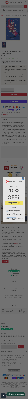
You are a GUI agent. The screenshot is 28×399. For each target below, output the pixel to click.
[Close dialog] (23, 178)
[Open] (3, 395)
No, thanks (14, 207)
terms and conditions (11, 217)
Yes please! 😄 (14, 203)
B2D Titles (7, 212)
